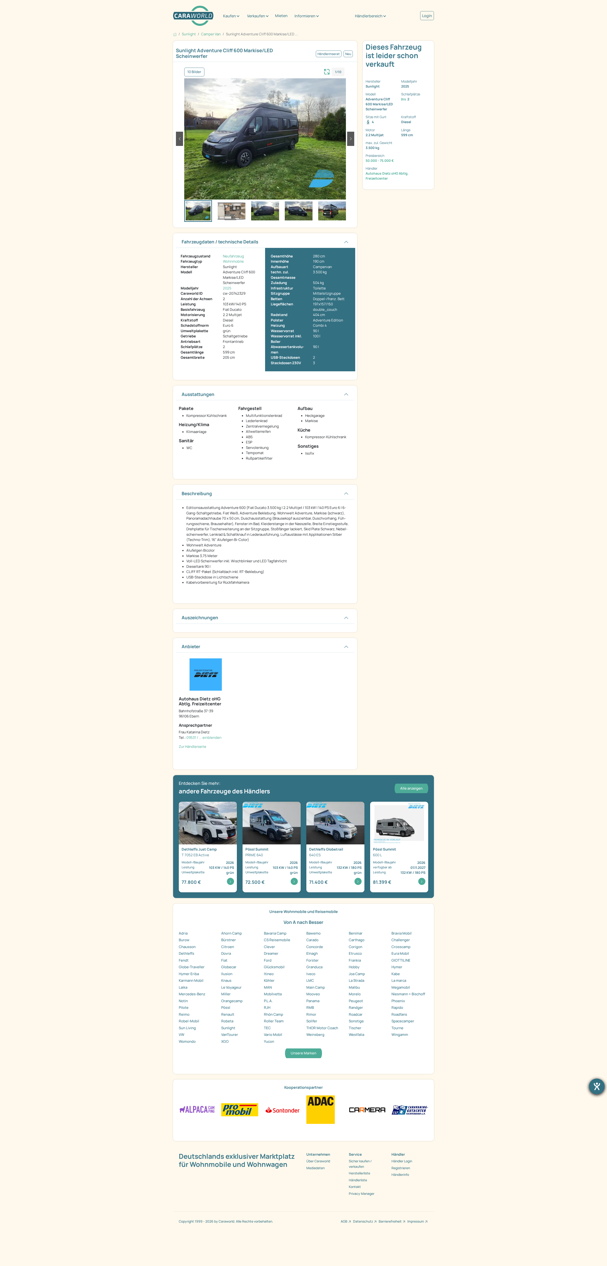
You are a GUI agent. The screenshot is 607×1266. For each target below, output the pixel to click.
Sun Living (187, 1027)
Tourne (397, 1027)
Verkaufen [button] (256, 16)
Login (427, 15)
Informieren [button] (304, 16)
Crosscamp (400, 946)
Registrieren (400, 1168)
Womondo (187, 1041)
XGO (225, 1041)
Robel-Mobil (189, 1021)
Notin (183, 1000)
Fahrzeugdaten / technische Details (220, 242)
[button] (179, 139)
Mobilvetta (273, 993)
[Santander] (282, 1109)
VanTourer (229, 1034)
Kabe (395, 973)
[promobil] (239, 1109)
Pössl (225, 1007)
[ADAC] (320, 1109)
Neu (348, 54)
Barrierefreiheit (390, 1221)
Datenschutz (363, 1221)
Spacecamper (402, 1021)
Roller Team (274, 1021)
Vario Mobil (273, 1034)
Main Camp (315, 987)
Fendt (184, 960)
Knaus (226, 980)
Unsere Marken (303, 1053)
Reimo (184, 1014)
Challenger (400, 939)
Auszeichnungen (200, 617)
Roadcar (356, 1014)
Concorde (314, 946)
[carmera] (367, 1109)
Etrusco (355, 953)
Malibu (354, 987)
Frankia (355, 960)
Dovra (226, 953)
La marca (398, 980)
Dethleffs (186, 953)
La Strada (356, 980)
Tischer (355, 1027)
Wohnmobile (233, 261)
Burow (184, 939)
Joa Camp (357, 973)
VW (181, 1034)
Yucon (269, 1041)
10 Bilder (194, 71)
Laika (183, 987)
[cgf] (409, 1109)
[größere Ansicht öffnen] (327, 71)
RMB (310, 1007)
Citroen (227, 946)
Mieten (281, 15)
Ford (267, 960)
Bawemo (313, 933)
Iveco (310, 973)
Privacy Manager (361, 1193)
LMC (310, 980)
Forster (312, 960)
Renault (227, 1014)
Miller (226, 993)
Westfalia (356, 1034)
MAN (268, 987)
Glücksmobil (274, 966)
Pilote (184, 1007)
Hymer (396, 966)
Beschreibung (197, 493)
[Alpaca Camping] (197, 1109)
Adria (183, 933)
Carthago (356, 939)
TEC (267, 1027)
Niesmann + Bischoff (408, 993)
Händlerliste (358, 1180)
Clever (269, 946)
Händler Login (401, 1161)
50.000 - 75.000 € (380, 160)
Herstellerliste (359, 1173)
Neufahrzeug (233, 256)
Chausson (187, 946)
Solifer (311, 1021)
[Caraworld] (193, 16)
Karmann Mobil (191, 980)
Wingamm (399, 1034)
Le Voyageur (231, 987)
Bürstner (228, 939)
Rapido (397, 1007)
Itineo (269, 973)
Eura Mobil (400, 953)
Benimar (356, 933)
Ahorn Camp (231, 933)
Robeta (227, 1021)
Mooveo (313, 993)
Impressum (415, 1221)
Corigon (355, 946)
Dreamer (271, 953)
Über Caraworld (318, 1161)
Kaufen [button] (229, 16)
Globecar (228, 966)
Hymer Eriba (189, 973)
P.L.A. (268, 1000)
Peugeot (356, 1000)
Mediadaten (315, 1168)
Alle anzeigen (411, 788)
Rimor (311, 1014)
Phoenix (398, 1000)
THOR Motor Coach (322, 1027)
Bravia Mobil (401, 933)
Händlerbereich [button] (368, 16)
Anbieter (191, 646)
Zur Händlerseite (192, 746)
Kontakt (355, 1186)
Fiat (224, 960)
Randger (356, 1007)
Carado (312, 939)
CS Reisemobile (277, 939)
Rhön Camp (273, 1014)
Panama (312, 1000)
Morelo (355, 993)
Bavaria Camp (275, 933)
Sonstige (356, 1021)
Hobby (354, 966)
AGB (344, 1221)
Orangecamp (232, 1000)
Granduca (314, 966)
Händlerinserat (328, 54)
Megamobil (400, 987)
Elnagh (312, 953)
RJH (267, 1007)
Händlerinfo (400, 1174)
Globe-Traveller (192, 966)
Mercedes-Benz (192, 993)
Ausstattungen (198, 394)
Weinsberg (315, 1034)
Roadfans (399, 1014)
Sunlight (228, 1027)
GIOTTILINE (400, 960)
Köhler (269, 980)
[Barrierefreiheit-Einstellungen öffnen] (597, 1086)
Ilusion (226, 973)
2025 (227, 288)
